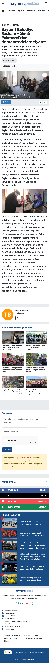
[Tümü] (46, 482)
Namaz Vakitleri (11, 616)
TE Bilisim (19, 313)
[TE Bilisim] (7, 315)
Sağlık (15, 638)
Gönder (7, 450)
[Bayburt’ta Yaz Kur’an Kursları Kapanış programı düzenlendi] (36, 382)
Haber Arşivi (9, 629)
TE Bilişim (30, 660)
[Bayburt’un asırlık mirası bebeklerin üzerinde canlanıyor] (13, 338)
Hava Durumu (10, 613)
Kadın (30, 638)
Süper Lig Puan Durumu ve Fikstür (17, 621)
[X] (22, 603)
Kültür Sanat (38, 636)
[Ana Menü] (3, 4)
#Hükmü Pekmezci (9, 60)
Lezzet (39, 638)
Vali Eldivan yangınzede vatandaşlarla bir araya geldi (12, 370)
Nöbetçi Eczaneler (12, 611)
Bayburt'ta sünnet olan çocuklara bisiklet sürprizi (35, 347)
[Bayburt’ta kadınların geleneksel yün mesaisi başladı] (36, 360)
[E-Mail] (17, 318)
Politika (41, 11)
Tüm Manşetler (11, 624)
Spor (23, 638)
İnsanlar (16, 25)
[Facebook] (18, 603)
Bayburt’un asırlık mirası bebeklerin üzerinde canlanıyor (12, 347)
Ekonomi (31, 11)
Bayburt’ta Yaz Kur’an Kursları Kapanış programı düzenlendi (35, 392)
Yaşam (6, 638)
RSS (9, 652)
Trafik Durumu (10, 618)
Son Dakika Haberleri (13, 626)
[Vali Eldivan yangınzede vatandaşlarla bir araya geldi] (13, 360)
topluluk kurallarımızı (24, 458)
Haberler (5, 25)
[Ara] (46, 3)
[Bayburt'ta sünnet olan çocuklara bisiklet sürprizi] (36, 338)
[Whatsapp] (31, 603)
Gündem (11, 11)
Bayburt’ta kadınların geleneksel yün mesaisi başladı (35, 370)
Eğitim (21, 11)
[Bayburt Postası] (24, 4)
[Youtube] (27, 603)
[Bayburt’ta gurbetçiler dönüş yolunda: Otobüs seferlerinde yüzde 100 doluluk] (13, 382)
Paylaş (7, 102)
